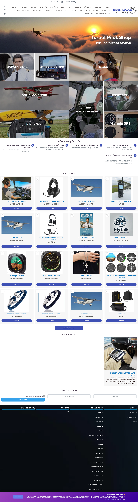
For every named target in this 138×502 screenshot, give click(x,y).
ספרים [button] (70, 7)
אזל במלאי (51, 246)
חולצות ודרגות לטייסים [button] (57, 7)
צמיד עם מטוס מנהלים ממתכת (51, 314)
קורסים (100, 412)
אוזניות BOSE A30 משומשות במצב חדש (51, 201)
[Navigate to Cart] (5, 14)
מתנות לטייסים (17, 67)
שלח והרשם (23, 400)
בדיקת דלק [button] (87, 7)
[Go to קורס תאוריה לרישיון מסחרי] (86, 225)
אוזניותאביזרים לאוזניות (86, 109)
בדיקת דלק (99, 421)
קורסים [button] (108, 7)
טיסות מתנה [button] (98, 7)
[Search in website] (5, 6)
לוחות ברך (99, 444)
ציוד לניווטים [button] (89, 14)
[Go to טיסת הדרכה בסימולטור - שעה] (17, 189)
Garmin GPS (120, 123)
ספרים (101, 430)
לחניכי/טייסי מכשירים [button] (103, 14)
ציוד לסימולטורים (52, 67)
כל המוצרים (99, 439)
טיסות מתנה (99, 417)
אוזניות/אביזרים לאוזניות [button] (21, 10)
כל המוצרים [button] (43, 7)
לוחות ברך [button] (33, 7)
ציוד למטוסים (99, 458)
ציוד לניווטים (121, 95)
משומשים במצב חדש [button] (92, 10)
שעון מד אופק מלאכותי (17, 276)
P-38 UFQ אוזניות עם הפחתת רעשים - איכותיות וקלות (51, 238)
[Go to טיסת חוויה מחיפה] (86, 301)
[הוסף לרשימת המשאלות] (107, 179)
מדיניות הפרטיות (108, 499)
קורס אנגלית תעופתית (121, 237)
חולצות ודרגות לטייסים (96, 435)
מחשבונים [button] (78, 7)
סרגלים (100, 449)
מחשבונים (100, 426)
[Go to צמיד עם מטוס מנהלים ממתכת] (51, 301)
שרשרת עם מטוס (86, 276)
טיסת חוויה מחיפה (86, 314)
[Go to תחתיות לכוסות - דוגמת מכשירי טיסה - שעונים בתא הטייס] (121, 263)
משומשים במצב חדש (96, 462)
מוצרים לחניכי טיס (34, 95)
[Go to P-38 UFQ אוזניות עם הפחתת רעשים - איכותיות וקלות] (51, 225)
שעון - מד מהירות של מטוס (51, 276)
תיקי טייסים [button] (15, 7)
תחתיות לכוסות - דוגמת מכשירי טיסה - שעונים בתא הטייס (121, 276)
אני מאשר (18, 497)
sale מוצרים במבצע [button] (76, 10)
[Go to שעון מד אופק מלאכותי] (17, 263)
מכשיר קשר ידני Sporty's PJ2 (121, 201)
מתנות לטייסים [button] (36, 10)
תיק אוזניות (121, 314)
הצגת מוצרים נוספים (69, 328)
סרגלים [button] (24, 7)
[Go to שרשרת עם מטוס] (86, 263)
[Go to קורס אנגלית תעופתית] (121, 225)
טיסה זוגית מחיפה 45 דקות (86, 201)
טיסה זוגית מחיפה (16, 237)
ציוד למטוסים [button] (106, 10)
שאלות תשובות (122, 2)
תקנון (114, 2)
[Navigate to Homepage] (125, 10)
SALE (103, 67)
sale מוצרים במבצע (97, 467)
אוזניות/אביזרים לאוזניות (95, 485)
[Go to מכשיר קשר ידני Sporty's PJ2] (121, 189)
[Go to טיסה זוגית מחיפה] (17, 225)
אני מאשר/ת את (34, 396)
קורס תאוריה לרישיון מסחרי (86, 237)
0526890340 (70, 2)
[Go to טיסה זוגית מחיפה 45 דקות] (86, 189)
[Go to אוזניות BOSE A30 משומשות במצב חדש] (51, 189)
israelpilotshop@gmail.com (53, 2)
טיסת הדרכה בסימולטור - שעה (16, 201)
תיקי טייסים (34, 123)
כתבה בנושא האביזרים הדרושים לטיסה (122, 374)
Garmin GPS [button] (48, 10)
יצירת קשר (132, 2)
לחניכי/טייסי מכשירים (96, 489)
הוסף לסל (121, 208)
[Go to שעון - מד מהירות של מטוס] (51, 263)
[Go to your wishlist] (5, 10)
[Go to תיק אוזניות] (121, 301)
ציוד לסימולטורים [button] (61, 10)
